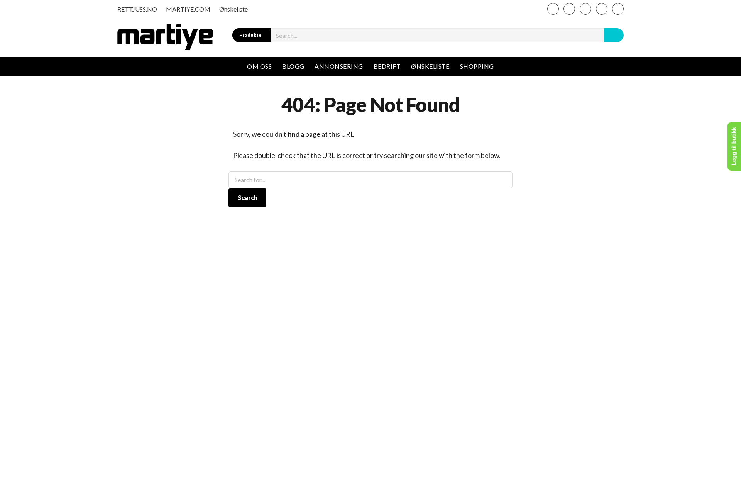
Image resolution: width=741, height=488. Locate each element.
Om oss (259, 66)
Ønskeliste (233, 9)
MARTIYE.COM (188, 9)
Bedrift (387, 66)
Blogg (293, 66)
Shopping (477, 66)
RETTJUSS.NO (137, 9)
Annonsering (339, 66)
